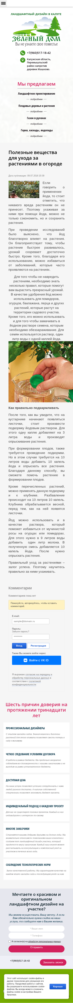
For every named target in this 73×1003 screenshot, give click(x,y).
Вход (19, 645)
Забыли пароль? (20, 631)
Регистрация (38, 645)
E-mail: (16, 616)
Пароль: (16, 629)
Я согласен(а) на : (36, 941)
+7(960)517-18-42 (39, 53)
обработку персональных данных (44, 941)
